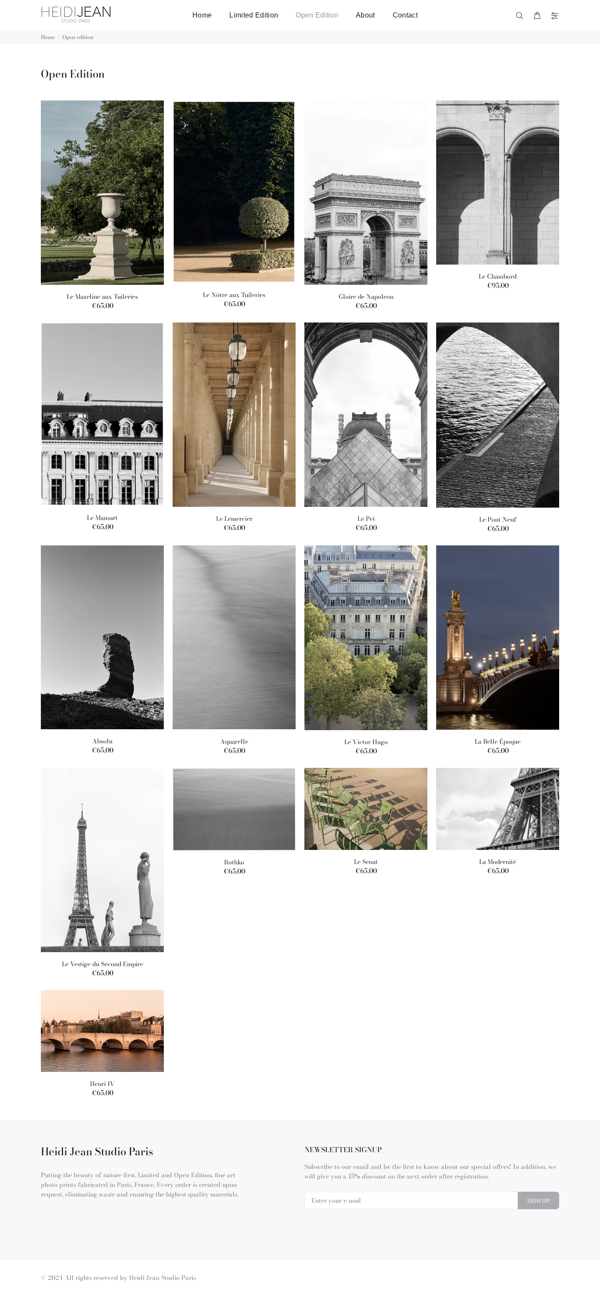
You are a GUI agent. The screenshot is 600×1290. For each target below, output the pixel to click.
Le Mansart (102, 518)
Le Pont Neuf (498, 519)
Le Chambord (498, 276)
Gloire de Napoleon (366, 296)
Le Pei (366, 518)
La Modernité (497, 862)
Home (48, 37)
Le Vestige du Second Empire (102, 964)
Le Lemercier (234, 518)
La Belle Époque (497, 741)
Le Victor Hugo (366, 742)
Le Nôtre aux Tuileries (234, 295)
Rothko (234, 862)
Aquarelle (234, 741)
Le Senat (366, 862)
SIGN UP (538, 1201)
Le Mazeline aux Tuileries (102, 296)
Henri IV (102, 1084)
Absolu (102, 741)
